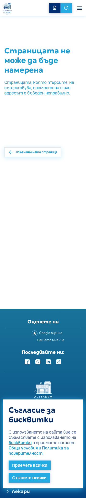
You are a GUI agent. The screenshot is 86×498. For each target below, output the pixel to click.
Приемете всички (29, 465)
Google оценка (50, 333)
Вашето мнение (50, 340)
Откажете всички (29, 477)
